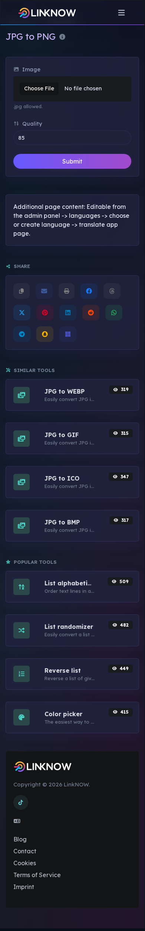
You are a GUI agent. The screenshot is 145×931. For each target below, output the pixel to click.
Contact (24, 851)
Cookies (24, 863)
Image (30, 69)
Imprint (23, 886)
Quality (31, 123)
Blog (20, 839)
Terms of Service (37, 875)
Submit (72, 161)
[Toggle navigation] (121, 13)
